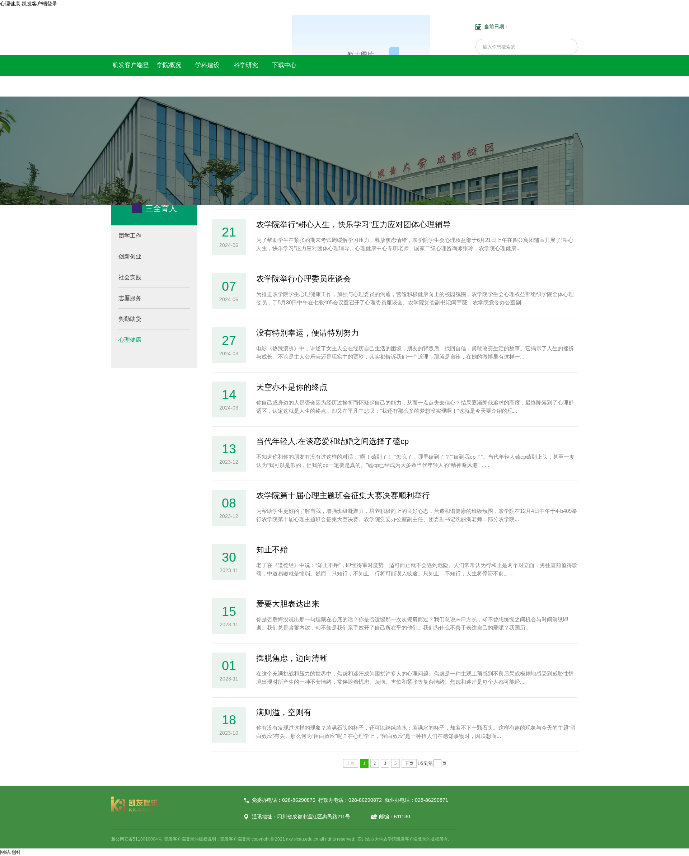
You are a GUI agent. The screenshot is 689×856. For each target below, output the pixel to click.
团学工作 (129, 236)
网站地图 (10, 852)
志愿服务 (129, 298)
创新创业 (129, 256)
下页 (409, 763)
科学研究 (246, 65)
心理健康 (129, 340)
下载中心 (284, 65)
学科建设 (207, 65)
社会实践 (129, 277)
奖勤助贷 (129, 319)
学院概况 (169, 65)
